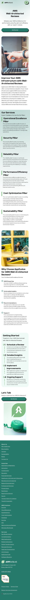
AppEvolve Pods (5, 554)
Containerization (6, 536)
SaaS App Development (8, 549)
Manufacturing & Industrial (8, 480)
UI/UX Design (5, 552)
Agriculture (4, 468)
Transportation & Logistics (8, 498)
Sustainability (5, 454)
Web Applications (6, 539)
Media (3, 456)
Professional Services (7, 486)
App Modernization (6, 534)
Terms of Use (14, 586)
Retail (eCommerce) (7, 493)
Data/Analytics (5, 512)
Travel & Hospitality (6, 501)
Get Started (15, 30)
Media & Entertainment (7, 483)
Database (4, 517)
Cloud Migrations (6, 510)
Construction (5, 470)
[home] (14, 2)
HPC (2, 522)
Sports (3, 496)
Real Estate (4, 491)
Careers (3, 451)
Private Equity (5, 488)
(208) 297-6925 (6, 571)
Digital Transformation (7, 544)
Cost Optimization (6, 515)
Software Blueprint (6, 557)
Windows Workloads (7, 528)
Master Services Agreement (9, 590)
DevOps (3, 507)
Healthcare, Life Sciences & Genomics (12, 478)
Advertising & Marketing (8, 465)
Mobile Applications (6, 542)
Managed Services (6, 547)
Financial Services (6, 475)
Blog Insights (5, 449)
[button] (26, 2)
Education (4, 473)
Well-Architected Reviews (8, 525)
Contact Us (4, 459)
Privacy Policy (5, 586)
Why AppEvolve (5, 446)
